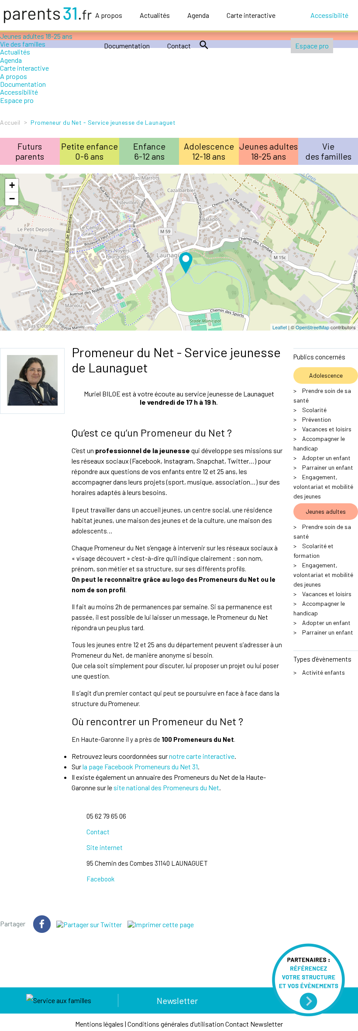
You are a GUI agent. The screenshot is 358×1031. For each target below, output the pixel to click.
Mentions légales (99, 1024)
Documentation (127, 45)
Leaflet (279, 327)
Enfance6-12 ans (149, 151)
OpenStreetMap (312, 327)
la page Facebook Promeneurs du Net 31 (140, 766)
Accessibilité (329, 15)
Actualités (155, 15)
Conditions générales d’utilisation (175, 1024)
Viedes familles (328, 151)
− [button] (12, 198)
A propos (108, 15)
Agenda (198, 15)
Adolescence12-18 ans (209, 151)
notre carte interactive (201, 756)
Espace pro (312, 45)
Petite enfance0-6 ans (89, 151)
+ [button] (12, 185)
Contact (179, 45)
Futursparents (29, 151)
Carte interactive (251, 15)
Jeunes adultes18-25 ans (268, 151)
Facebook (100, 879)
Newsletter (177, 1000)
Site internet (104, 847)
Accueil (10, 122)
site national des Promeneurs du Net (166, 787)
